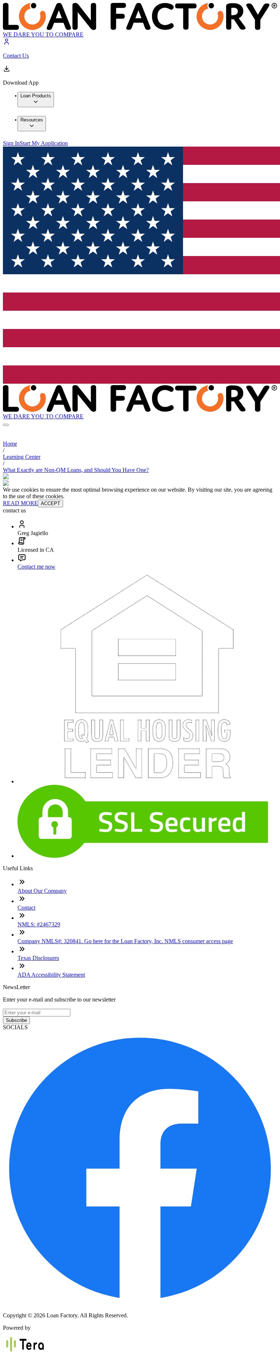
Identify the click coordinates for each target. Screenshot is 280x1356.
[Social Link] (140, 1303)
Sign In (11, 143)
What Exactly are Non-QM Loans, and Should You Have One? (76, 470)
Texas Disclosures (38, 958)
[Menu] (6, 425)
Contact (26, 907)
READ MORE (20, 503)
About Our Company (42, 891)
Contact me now (36, 566)
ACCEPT (50, 503)
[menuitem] (36, 99)
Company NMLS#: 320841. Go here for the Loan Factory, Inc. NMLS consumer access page (125, 941)
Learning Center (21, 457)
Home (10, 444)
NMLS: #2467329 (39, 924)
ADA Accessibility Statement (51, 975)
